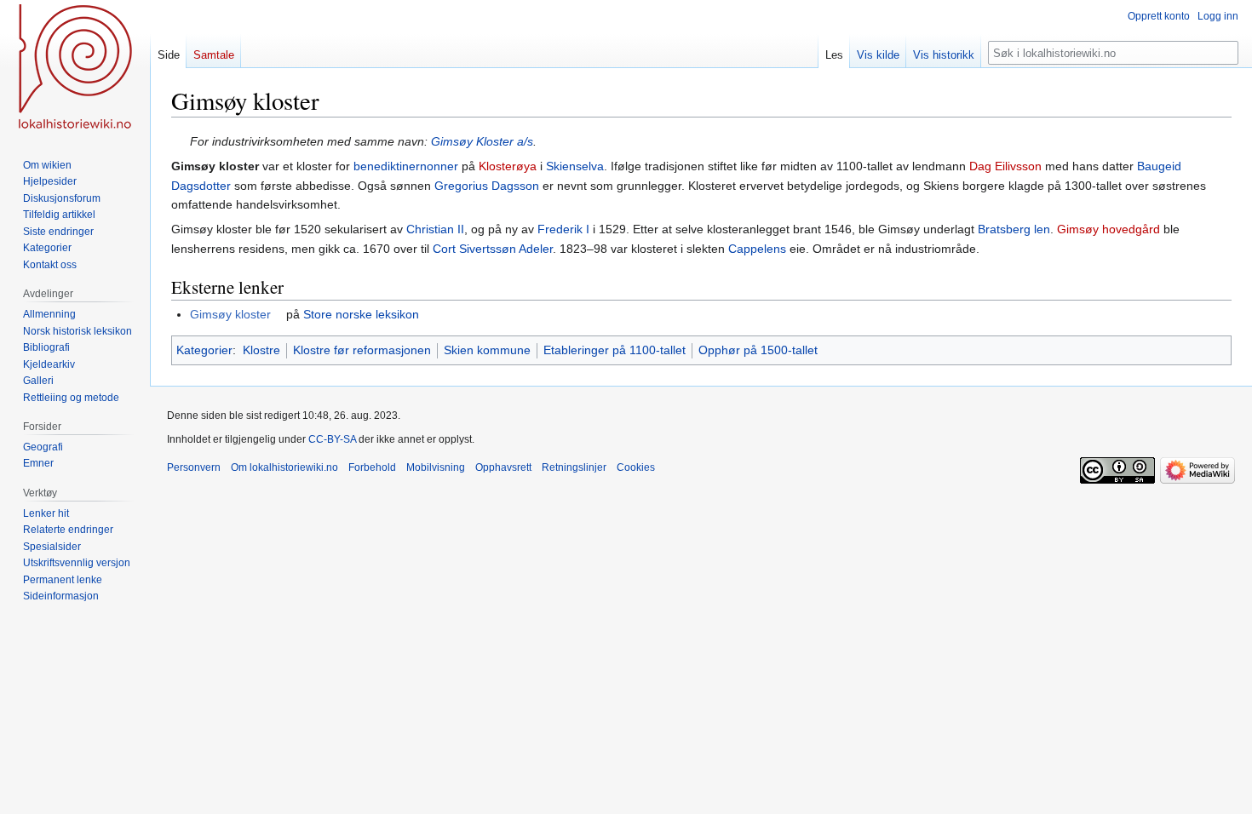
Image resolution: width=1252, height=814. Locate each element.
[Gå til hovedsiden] (75, 68)
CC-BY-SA (332, 439)
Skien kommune (487, 350)
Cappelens (757, 248)
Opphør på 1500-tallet (758, 350)
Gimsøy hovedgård (1108, 229)
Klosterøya (508, 166)
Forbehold (372, 467)
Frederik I (563, 229)
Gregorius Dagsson (486, 185)
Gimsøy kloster (230, 314)
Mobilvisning (435, 467)
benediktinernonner (405, 166)
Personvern (194, 467)
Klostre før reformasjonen (362, 350)
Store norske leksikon (361, 314)
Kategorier (204, 350)
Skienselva (575, 166)
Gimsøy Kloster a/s (482, 141)
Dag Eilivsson (1005, 166)
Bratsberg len (1014, 229)
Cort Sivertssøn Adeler (493, 248)
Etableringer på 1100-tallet (614, 350)
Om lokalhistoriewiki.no (284, 467)
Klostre (261, 350)
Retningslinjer (574, 467)
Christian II (435, 229)
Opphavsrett (503, 467)
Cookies (636, 467)
